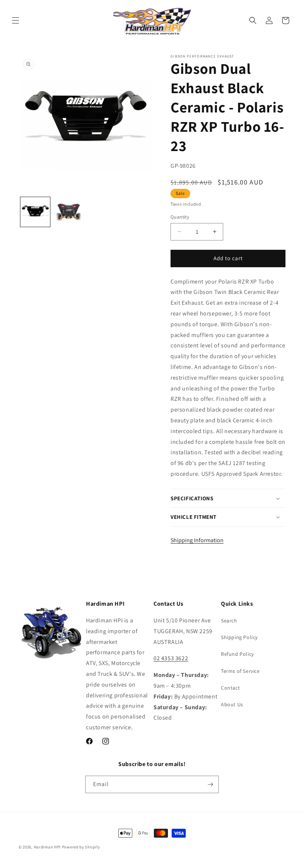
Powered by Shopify (81, 847)
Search (229, 620)
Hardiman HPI (47, 847)
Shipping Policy (239, 637)
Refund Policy (237, 654)
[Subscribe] (210, 784)
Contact (230, 687)
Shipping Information (197, 540)
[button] (15, 20)
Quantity (180, 217)
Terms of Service (240, 671)
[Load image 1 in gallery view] (35, 212)
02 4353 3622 (170, 658)
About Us (232, 704)
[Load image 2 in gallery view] (68, 212)
